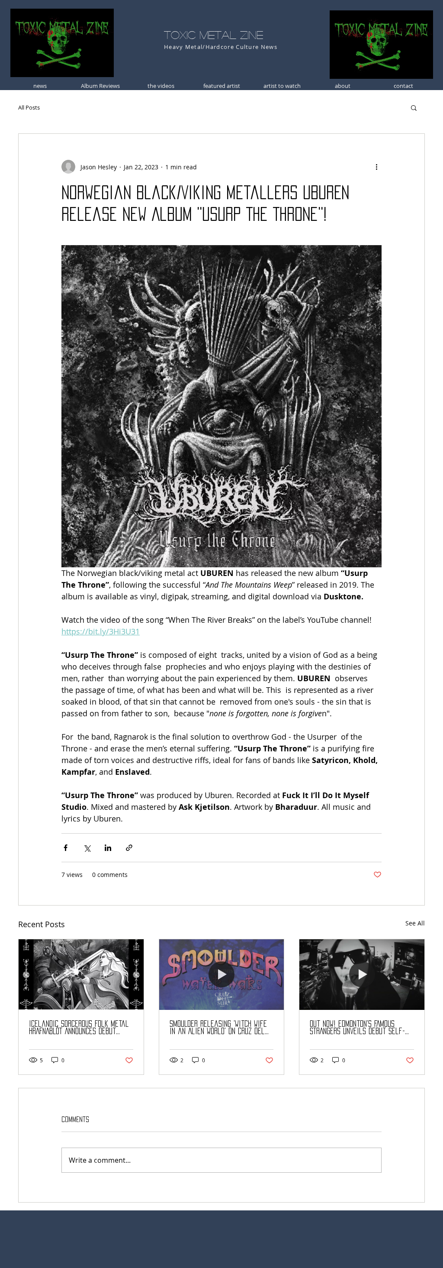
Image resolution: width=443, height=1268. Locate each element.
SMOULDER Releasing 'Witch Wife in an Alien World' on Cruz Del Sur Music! (218, 1028)
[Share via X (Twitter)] (87, 848)
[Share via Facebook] (65, 848)
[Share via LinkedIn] (108, 848)
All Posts (29, 107)
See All (415, 923)
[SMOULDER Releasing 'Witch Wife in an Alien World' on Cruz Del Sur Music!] (221, 974)
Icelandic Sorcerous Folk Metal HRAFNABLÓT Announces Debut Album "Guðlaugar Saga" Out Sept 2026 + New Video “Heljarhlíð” (79, 1028)
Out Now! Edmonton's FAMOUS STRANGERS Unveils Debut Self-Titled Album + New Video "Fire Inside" (357, 1028)
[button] (414, 107)
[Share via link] (129, 848)
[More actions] (376, 167)
